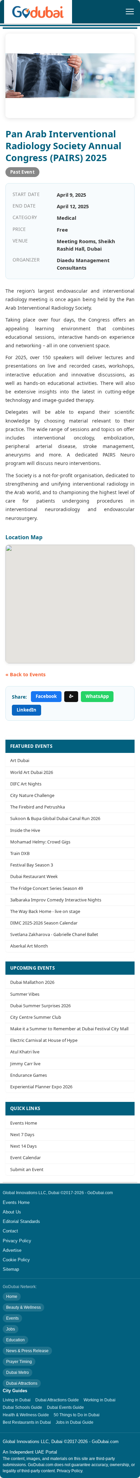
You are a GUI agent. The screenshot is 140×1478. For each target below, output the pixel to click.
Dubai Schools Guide (22, 1407)
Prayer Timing (19, 1361)
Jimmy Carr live (25, 1064)
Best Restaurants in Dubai (27, 1422)
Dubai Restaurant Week (34, 876)
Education (15, 1340)
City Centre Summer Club (35, 1017)
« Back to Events (25, 674)
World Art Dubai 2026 (31, 772)
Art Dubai (19, 760)
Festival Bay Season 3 (31, 865)
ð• (71, 696)
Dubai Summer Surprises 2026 (40, 1006)
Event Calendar (25, 1157)
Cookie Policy (16, 1259)
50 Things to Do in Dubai (77, 1415)
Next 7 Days (22, 1134)
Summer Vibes (24, 994)
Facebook (46, 696)
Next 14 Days (23, 1146)
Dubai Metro (17, 1372)
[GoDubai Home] (38, 11)
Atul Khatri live (24, 1052)
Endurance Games (28, 1075)
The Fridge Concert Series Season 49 (46, 888)
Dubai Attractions (21, 1383)
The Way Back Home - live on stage (45, 911)
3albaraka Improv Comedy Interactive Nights (55, 900)
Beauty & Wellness (23, 1307)
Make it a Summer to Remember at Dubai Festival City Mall (69, 1029)
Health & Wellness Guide (26, 1415)
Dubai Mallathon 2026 (32, 982)
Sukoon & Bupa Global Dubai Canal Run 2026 (55, 818)
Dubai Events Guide (65, 1407)
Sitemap (11, 1269)
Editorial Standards (21, 1221)
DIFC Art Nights (25, 784)
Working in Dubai (100, 1400)
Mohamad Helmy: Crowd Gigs (40, 842)
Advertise (12, 1250)
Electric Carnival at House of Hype (43, 1040)
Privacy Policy (17, 1240)
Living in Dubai (17, 1400)
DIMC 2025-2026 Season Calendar (43, 923)
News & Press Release (27, 1350)
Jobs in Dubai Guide (74, 1422)
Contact (10, 1230)
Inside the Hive (25, 830)
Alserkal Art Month (29, 946)
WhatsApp (97, 696)
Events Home (23, 1123)
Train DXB (20, 853)
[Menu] (130, 11)
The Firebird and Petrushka (37, 807)
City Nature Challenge (32, 795)
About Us (12, 1211)
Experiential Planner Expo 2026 (41, 1087)
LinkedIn (26, 710)
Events (12, 1318)
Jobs (10, 1329)
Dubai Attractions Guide (57, 1400)
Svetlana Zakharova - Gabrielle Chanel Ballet (54, 934)
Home (11, 1296)
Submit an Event (26, 1169)
